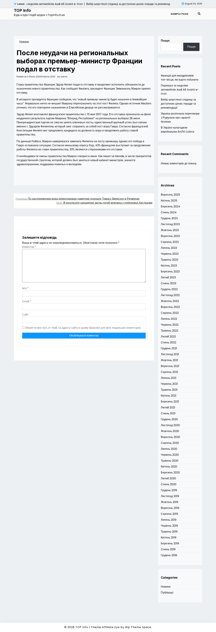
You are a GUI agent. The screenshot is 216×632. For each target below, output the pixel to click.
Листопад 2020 (170, 425)
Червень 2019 (169, 526)
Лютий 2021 (168, 407)
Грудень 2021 (169, 348)
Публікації (167, 593)
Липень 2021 (168, 378)
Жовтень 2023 (170, 230)
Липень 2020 (169, 449)
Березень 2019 (170, 543)
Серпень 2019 (169, 514)
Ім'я (25, 288)
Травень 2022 (169, 331)
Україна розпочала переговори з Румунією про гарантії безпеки (180, 118)
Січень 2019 (168, 549)
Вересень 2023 (170, 236)
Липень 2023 (169, 248)
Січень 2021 (168, 413)
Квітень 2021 (168, 396)
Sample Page (179, 14)
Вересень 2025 (170, 195)
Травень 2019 (169, 532)
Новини (24, 42)
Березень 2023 (170, 271)
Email (26, 301)
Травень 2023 (169, 260)
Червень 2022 (170, 325)
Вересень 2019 (170, 508)
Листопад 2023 (170, 224)
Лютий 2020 (168, 478)
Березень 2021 (170, 401)
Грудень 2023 (169, 218)
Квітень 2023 (169, 266)
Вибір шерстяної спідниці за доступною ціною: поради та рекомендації (178, 104)
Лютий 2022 (168, 336)
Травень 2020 (169, 461)
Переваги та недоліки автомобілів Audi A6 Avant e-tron (180, 90)
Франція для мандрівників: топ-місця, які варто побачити (179, 78)
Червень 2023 (170, 254)
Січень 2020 (168, 484)
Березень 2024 (170, 206)
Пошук (165, 41)
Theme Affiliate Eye (105, 627)
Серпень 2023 (170, 242)
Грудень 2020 (169, 419)
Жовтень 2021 (169, 360)
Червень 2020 (170, 455)
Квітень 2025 (169, 201)
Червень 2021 (169, 384)
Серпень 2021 (169, 372)
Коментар (29, 247)
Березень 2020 (170, 472)
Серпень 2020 (170, 443)
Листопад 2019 (170, 496)
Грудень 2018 (169, 555)
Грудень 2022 (169, 289)
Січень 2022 (168, 342)
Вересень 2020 (170, 437)
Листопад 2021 (170, 354)
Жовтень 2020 (170, 431)
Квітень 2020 (169, 467)
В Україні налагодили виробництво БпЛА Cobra (177, 130)
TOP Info (22, 10)
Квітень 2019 (168, 537)
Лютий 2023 (168, 277)
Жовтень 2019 (169, 502)
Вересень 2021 (170, 366)
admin (64, 77)
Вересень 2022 (170, 307)
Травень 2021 (169, 390)
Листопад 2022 (170, 295)
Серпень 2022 (170, 313)
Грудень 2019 (169, 490)
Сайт (25, 315)
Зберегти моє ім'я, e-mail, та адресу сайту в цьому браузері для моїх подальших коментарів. (83, 328)
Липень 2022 (169, 319)
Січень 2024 (169, 212)
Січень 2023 (168, 283)
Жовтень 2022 (170, 301)
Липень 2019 (168, 520)
